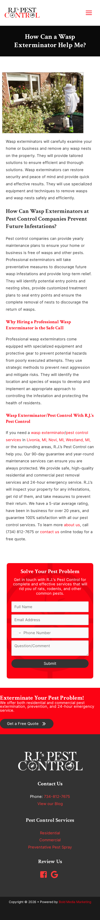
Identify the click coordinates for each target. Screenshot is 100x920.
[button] (26, 723)
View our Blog (50, 803)
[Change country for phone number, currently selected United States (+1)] (16, 632)
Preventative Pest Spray (50, 847)
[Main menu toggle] (88, 13)
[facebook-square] (45, 874)
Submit (50, 663)
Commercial (50, 840)
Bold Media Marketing (75, 902)
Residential (50, 833)
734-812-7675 (57, 796)
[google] (55, 874)
